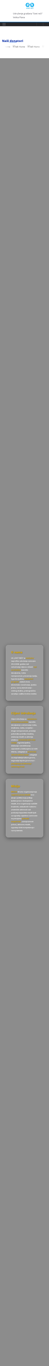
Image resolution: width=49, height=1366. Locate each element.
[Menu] (4, 24)
